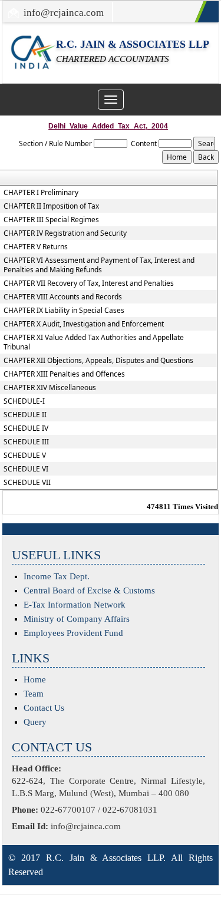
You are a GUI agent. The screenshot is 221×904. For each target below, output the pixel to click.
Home (35, 679)
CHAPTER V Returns (36, 247)
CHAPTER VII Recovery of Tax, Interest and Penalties (89, 283)
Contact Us (44, 707)
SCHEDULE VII (27, 482)
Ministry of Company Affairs (77, 618)
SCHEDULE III (26, 442)
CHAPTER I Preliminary (41, 192)
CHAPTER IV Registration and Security (65, 233)
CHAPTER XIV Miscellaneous (50, 387)
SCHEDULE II (25, 415)
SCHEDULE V (25, 455)
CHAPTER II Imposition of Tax (51, 206)
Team (34, 693)
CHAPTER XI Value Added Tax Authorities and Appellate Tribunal (94, 342)
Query (35, 722)
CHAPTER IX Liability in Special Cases (64, 310)
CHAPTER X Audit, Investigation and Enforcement (84, 324)
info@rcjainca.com (64, 12)
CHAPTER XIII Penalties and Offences (64, 374)
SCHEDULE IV (26, 428)
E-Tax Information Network (75, 604)
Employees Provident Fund (73, 633)
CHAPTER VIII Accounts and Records (63, 297)
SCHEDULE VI (26, 469)
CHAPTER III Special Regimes (51, 220)
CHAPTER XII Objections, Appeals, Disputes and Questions (98, 360)
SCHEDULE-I (24, 401)
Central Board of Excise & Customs (89, 590)
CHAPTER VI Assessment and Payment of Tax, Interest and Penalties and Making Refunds (99, 265)
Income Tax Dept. (57, 576)
